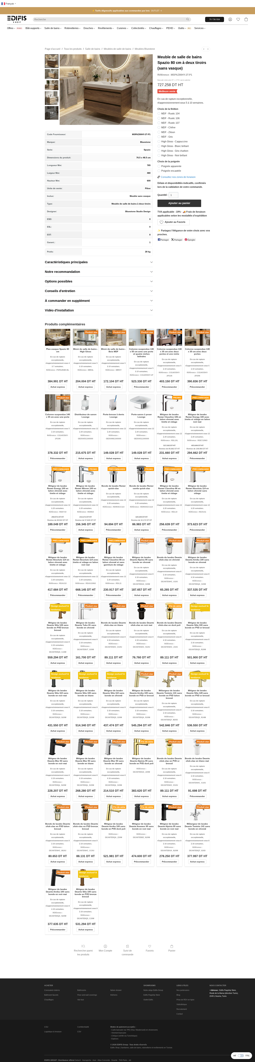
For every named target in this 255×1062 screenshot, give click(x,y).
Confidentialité (83, 1027)
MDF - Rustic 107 (170, 123)
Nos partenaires (182, 990)
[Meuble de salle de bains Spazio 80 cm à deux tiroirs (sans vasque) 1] (51, 74)
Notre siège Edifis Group (153, 990)
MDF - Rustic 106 (170, 118)
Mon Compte (105, 950)
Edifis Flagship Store (151, 995)
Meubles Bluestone (145, 49)
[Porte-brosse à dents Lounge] (113, 402)
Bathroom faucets (51, 995)
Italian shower (116, 990)
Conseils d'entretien (60, 291)
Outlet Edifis (148, 1000)
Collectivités (138, 28)
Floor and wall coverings (87, 995)
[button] (17, 19)
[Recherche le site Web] (187, 19)
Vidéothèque (181, 1004)
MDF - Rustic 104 (170, 113)
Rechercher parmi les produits (83, 952)
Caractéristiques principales (66, 262)
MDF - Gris (167, 137)
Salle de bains (52, 28)
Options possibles (58, 281)
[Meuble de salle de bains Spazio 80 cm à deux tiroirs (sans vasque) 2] (51, 85)
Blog (178, 995)
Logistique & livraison (53, 1032)
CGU (46, 1027)
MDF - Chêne (168, 127)
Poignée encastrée (171, 171)
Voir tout (80, 1000)
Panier (171, 950)
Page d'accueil (52, 49)
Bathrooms (81, 990)
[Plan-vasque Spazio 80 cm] (57, 337)
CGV (79, 1032)
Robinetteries (71, 28)
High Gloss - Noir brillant (174, 155)
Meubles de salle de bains (117, 49)
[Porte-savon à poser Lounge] (141, 402)
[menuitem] (204, 49)
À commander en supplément (67, 301)
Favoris (150, 950)
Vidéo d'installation (59, 310)
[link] (157, 10)
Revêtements (105, 28)
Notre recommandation (62, 272)
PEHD (170, 28)
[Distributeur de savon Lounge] (85, 402)
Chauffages (155, 28)
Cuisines (122, 28)
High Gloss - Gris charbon (174, 151)
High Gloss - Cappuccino (174, 141)
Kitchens (113, 995)
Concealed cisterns (52, 990)
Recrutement (181, 1009)
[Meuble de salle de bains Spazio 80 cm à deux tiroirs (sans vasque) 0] (51, 61)
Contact (179, 1014)
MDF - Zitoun (168, 132)
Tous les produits (73, 49)
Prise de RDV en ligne (185, 1000)
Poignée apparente (171, 166)
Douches (89, 28)
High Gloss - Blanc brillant (175, 146)
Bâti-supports (33, 28)
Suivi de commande (127, 952)
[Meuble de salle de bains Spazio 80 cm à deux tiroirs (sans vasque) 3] (51, 98)
